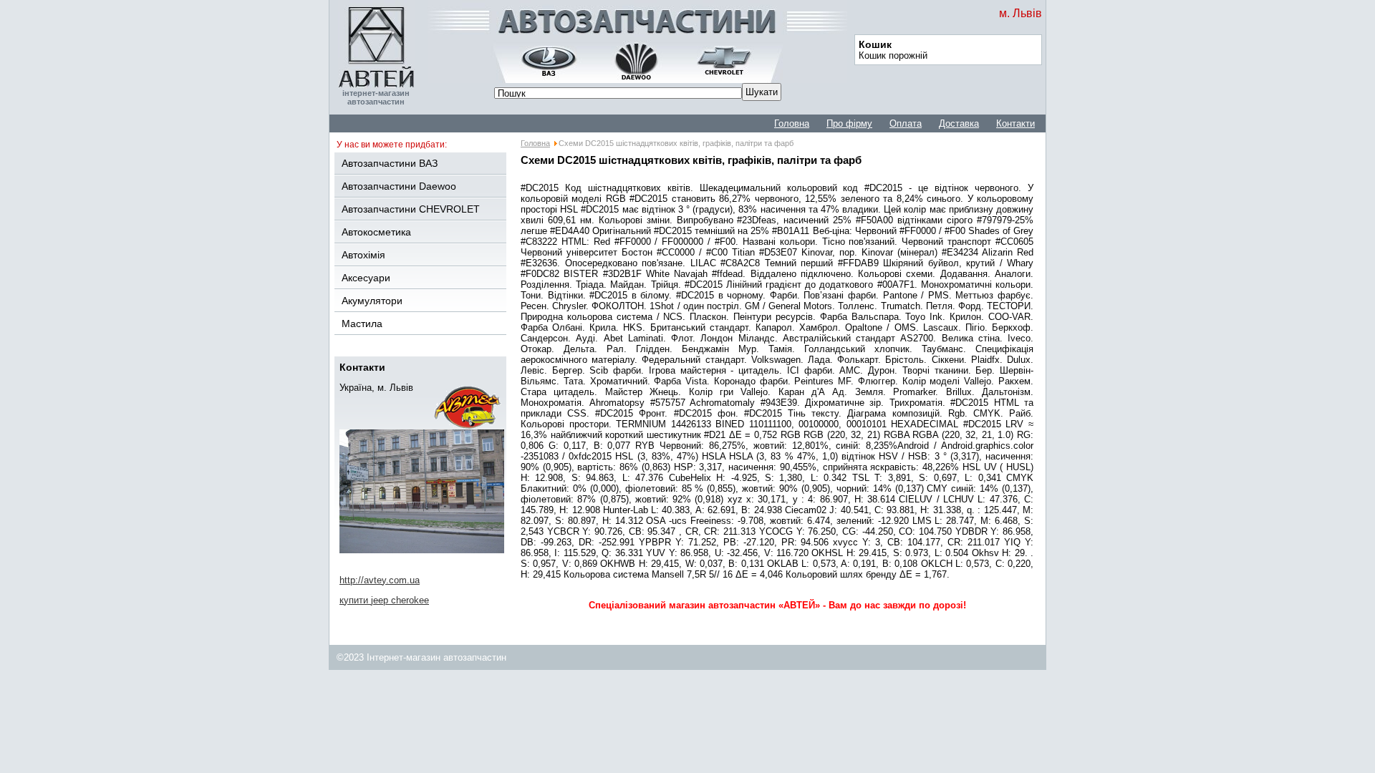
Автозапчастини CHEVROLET (411, 209)
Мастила (362, 323)
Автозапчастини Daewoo (399, 186)
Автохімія (363, 255)
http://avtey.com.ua (379, 580)
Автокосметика (376, 232)
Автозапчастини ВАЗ (390, 163)
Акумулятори (372, 300)
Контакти (1015, 123)
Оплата (905, 123)
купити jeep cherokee (384, 600)
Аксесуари (366, 277)
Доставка (959, 123)
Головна (791, 123)
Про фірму (849, 123)
